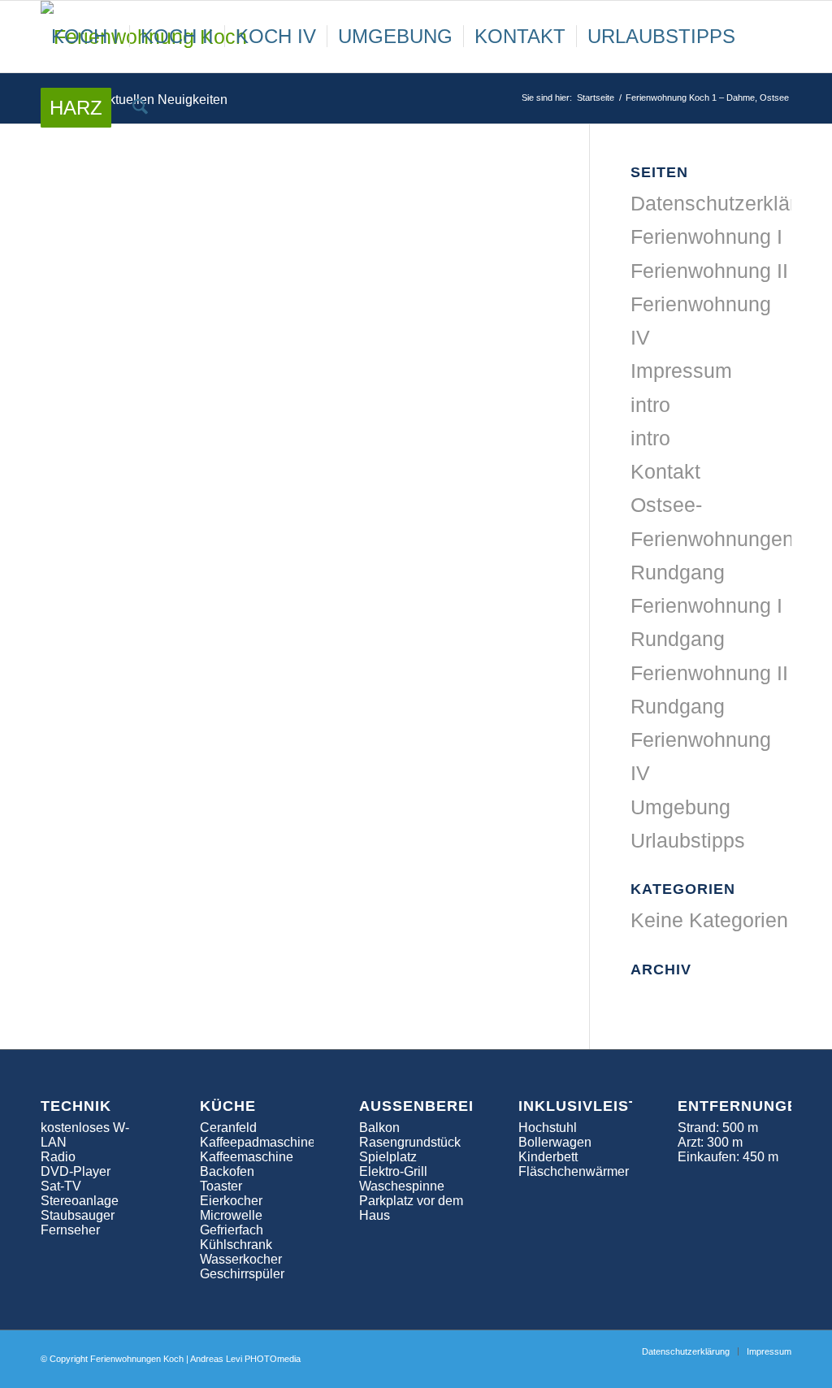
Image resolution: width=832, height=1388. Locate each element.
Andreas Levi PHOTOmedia (245, 1359)
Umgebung (680, 807)
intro (650, 404)
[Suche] (140, 108)
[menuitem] (85, 36)
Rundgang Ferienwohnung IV (700, 740)
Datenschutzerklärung (730, 203)
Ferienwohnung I (706, 236)
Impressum (681, 370)
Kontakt (665, 471)
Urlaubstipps (687, 840)
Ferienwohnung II (709, 270)
